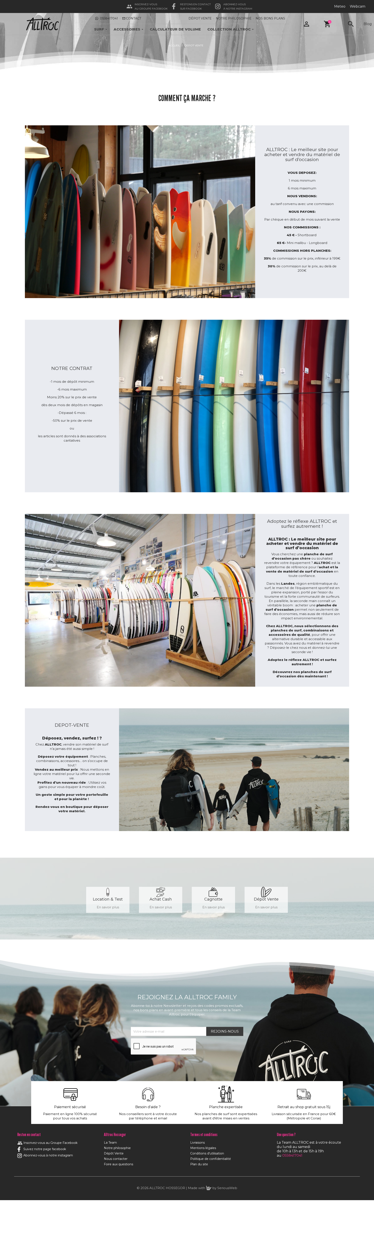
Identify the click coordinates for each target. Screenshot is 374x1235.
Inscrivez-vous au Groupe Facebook (47, 1143)
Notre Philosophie (233, 18)
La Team (110, 1143)
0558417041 (109, 18)
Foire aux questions (118, 1164)
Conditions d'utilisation (207, 1153)
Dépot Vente (200, 18)
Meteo (339, 6)
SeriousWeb (227, 1188)
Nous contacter (115, 1159)
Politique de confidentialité (210, 1159)
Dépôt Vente (114, 1153)
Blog (368, 24)
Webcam (357, 6)
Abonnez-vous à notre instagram (48, 1155)
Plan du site (199, 1164)
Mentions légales (203, 1148)
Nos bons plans (270, 18)
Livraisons (197, 1143)
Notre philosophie (117, 1148)
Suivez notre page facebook (44, 1149)
